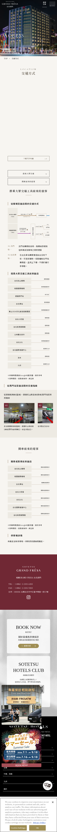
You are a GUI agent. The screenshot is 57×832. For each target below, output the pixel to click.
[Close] (53, 802)
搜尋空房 (44, 3)
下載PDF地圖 (28, 158)
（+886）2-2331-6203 (23, 584)
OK (37, 828)
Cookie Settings (18, 828)
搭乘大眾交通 (28, 173)
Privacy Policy (39, 822)
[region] (28, 815)
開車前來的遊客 (28, 181)
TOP (6, 58)
